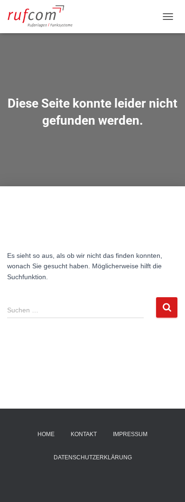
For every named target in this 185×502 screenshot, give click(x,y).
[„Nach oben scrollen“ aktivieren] (166, 483)
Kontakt (84, 434)
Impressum (130, 434)
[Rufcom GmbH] (44, 16)
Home (46, 434)
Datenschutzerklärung (93, 457)
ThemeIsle (127, 479)
